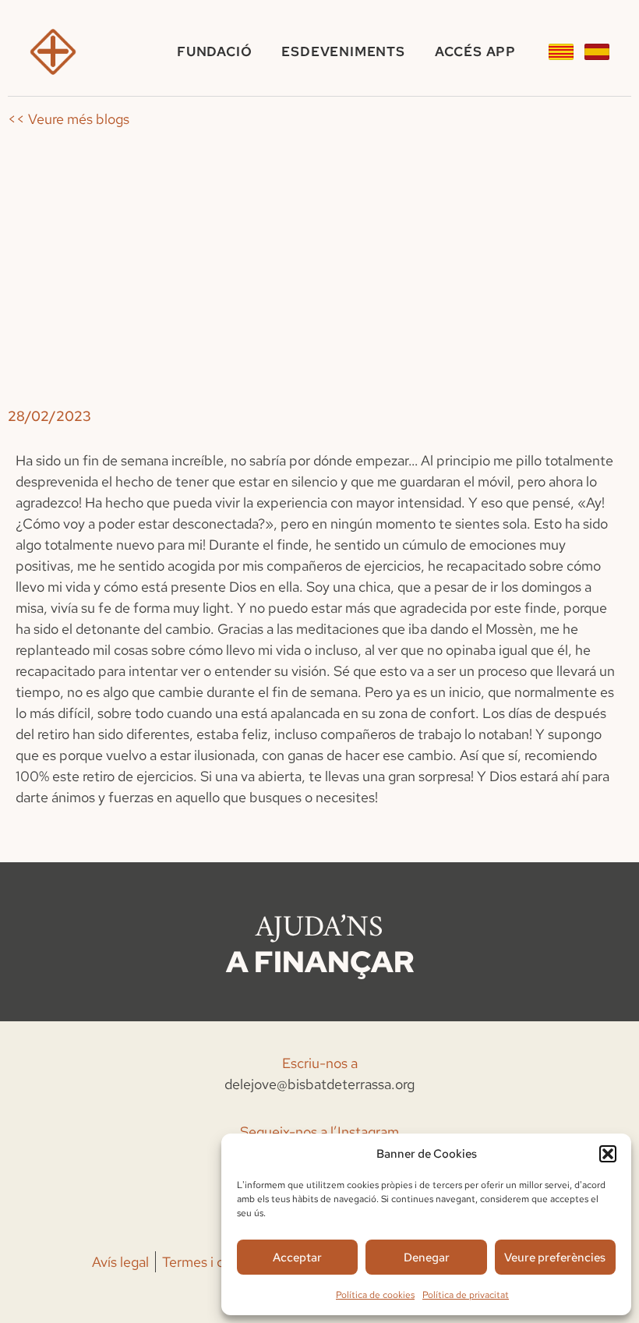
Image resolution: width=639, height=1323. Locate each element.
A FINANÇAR (320, 962)
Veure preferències (554, 1257)
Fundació (214, 51)
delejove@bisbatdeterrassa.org (319, 1084)
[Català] (561, 52)
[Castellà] (596, 52)
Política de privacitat (465, 1295)
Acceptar (297, 1257)
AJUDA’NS (319, 928)
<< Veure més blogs (68, 119)
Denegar (427, 1257)
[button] (608, 1154)
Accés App (475, 51)
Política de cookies (375, 1295)
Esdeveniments (342, 51)
